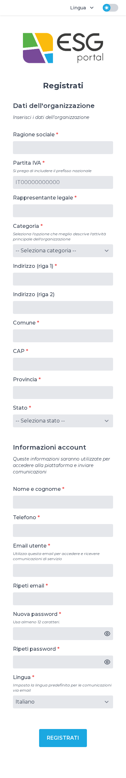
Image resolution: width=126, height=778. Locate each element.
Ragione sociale (34, 134)
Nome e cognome (37, 489)
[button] (107, 633)
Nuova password (35, 614)
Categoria (26, 226)
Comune (24, 323)
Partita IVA (27, 163)
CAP (19, 351)
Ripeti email (28, 586)
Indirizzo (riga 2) (34, 294)
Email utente (30, 546)
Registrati (63, 738)
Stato (20, 408)
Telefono (24, 517)
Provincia (25, 379)
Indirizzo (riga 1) (33, 266)
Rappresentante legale (43, 198)
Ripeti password (34, 649)
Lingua (22, 677)
